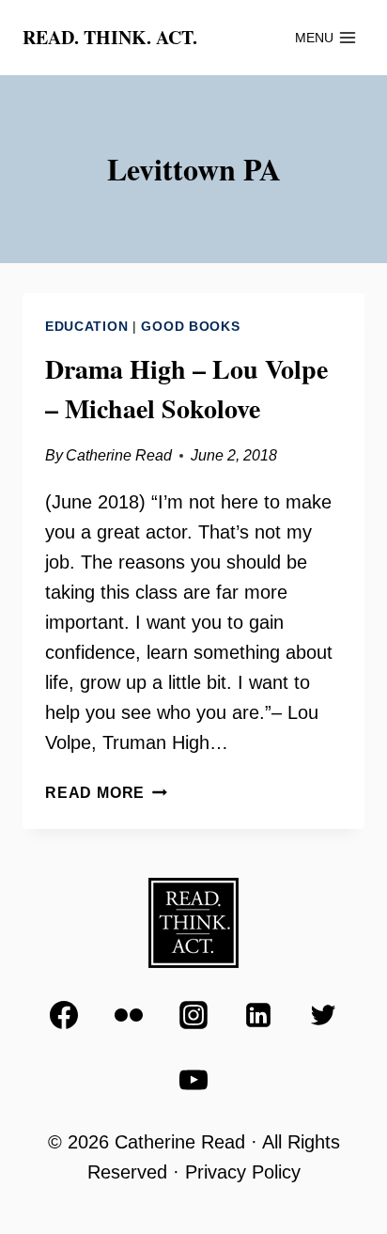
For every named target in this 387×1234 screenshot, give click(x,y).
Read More (106, 793)
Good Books (190, 326)
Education (86, 326)
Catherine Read (119, 455)
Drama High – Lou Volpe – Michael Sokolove (186, 389)
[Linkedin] (258, 1015)
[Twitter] (323, 1015)
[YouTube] (193, 1080)
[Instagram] (193, 1015)
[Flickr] (129, 1015)
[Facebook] (64, 1015)
